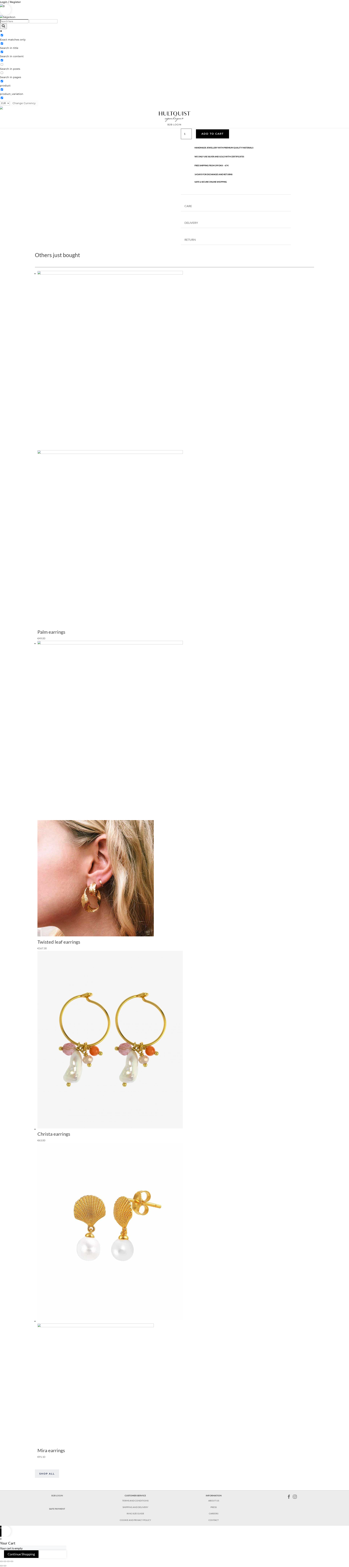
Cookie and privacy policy (135, 1520)
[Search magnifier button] (3, 26)
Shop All (47, 1473)
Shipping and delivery (135, 1507)
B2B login (174, 124)
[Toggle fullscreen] (8, 1561)
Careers (213, 1513)
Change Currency (24, 103)
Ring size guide (135, 1513)
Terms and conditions (135, 1500)
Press (213, 1507)
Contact (213, 1520)
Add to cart (212, 133)
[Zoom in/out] (11, 1561)
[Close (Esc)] (1, 1561)
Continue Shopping (21, 1554)
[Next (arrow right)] (4, 1565)
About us (213, 1500)
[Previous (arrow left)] (1, 1565)
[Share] (4, 1561)
